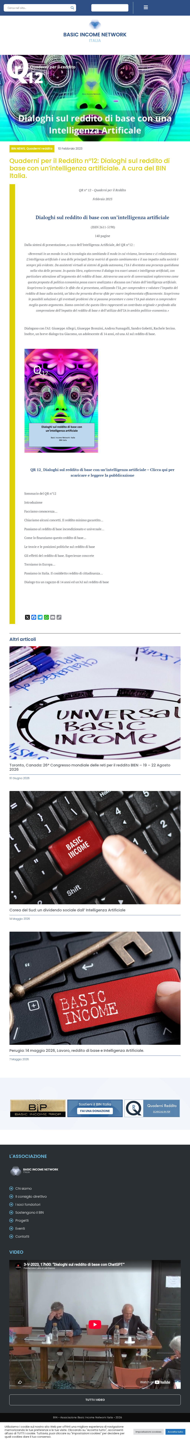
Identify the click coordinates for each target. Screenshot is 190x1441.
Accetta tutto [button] (175, 1432)
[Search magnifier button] (72, 7)
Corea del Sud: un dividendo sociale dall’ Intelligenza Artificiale (67, 910)
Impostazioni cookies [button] (148, 1432)
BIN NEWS (18, 148)
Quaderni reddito (39, 148)
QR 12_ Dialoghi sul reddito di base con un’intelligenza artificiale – (90, 469)
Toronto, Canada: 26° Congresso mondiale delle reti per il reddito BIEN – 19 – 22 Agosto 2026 (89, 767)
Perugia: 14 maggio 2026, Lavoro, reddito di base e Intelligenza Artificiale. (76, 1050)
